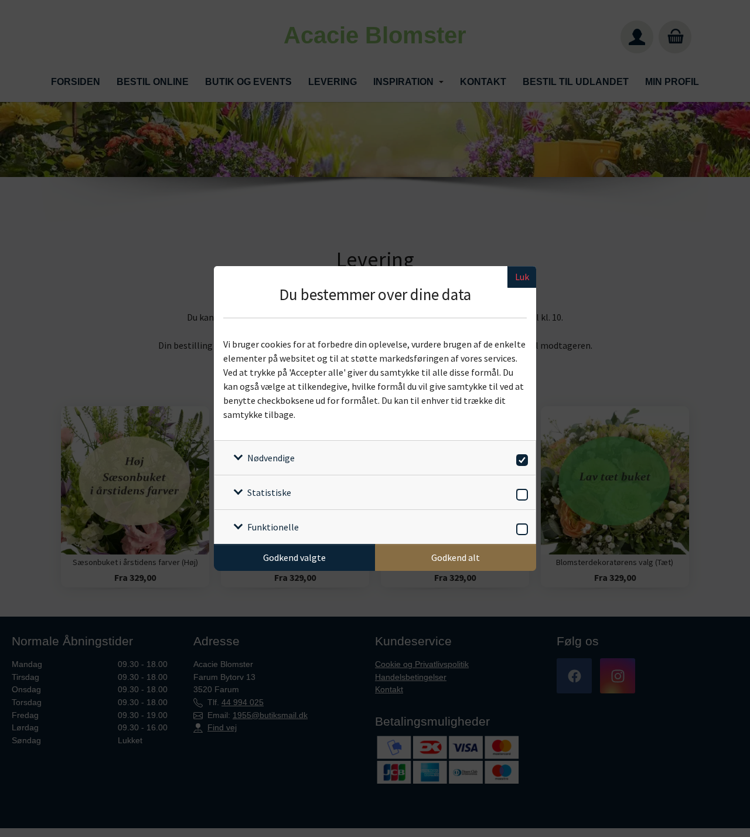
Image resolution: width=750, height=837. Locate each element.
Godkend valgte (294, 557)
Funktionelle (273, 527)
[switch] (520, 458)
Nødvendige (271, 458)
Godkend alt (455, 557)
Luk (522, 277)
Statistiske (269, 492)
